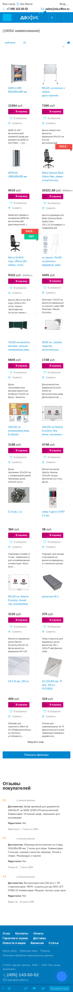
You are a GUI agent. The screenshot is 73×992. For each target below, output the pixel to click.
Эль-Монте (26, 3)
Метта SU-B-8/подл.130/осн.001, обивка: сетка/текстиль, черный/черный (18, 265)
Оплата (38, 933)
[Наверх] (3, 988)
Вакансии (37, 943)
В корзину (21, 111)
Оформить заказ (59, 988)
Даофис (33, 16)
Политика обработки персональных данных (28, 955)
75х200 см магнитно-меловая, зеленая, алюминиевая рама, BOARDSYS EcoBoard (19, 349)
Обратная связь (28, 950)
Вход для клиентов (64, 4)
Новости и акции (14, 943)
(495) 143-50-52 (23, 974)
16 (24, 42)
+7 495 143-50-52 (17, 8)
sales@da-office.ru (57, 8)
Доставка (39, 938)
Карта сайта (10, 950)
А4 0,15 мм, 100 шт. (18, 681)
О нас (6, 933)
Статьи (53, 943)
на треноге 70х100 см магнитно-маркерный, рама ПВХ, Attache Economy (51, 265)
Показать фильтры (36, 754)
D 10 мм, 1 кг (15, 511)
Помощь (45, 950)
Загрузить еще (35, 741)
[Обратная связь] (9, 988)
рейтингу (10, 42)
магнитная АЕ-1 (50, 596)
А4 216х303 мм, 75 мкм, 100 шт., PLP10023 (52, 685)
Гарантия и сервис (15, 938)
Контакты (22, 933)
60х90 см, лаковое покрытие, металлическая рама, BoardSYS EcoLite (52, 349)
